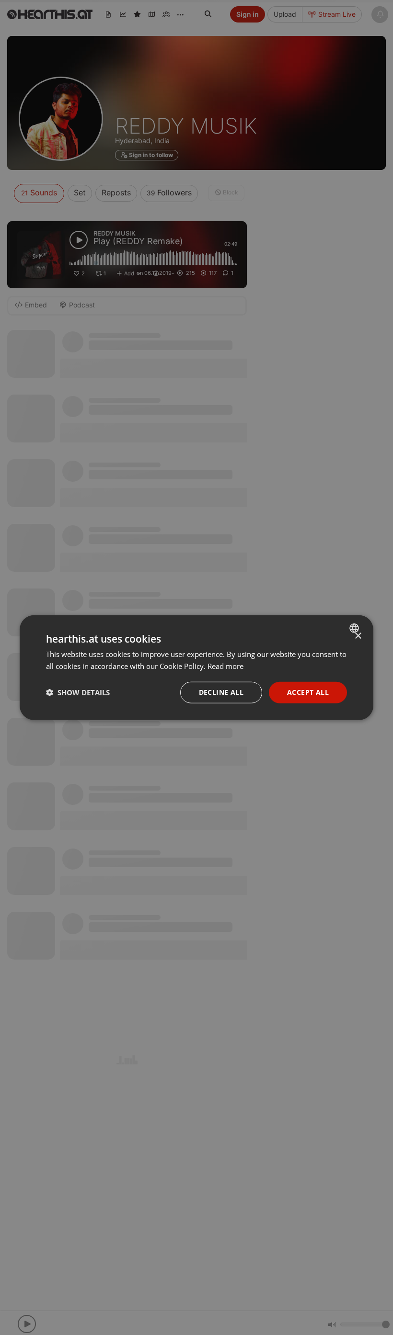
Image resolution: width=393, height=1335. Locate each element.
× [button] (357, 636)
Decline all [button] (221, 692)
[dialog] (196, 667)
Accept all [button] (308, 692)
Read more (225, 666)
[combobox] (355, 628)
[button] (78, 692)
